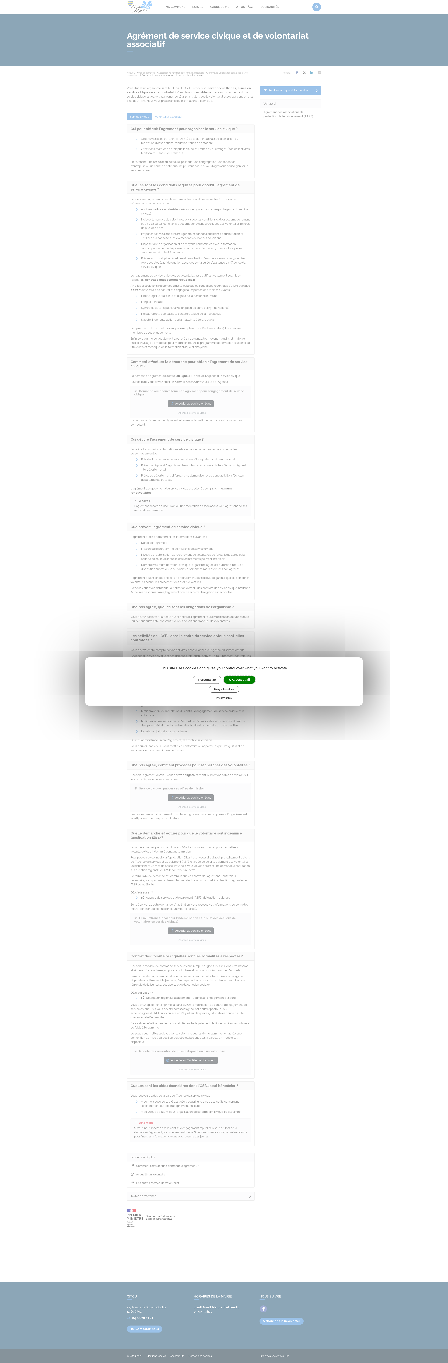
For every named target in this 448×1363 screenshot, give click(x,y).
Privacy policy (224, 697)
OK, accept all (239, 679)
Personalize (207, 679)
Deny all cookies (224, 689)
